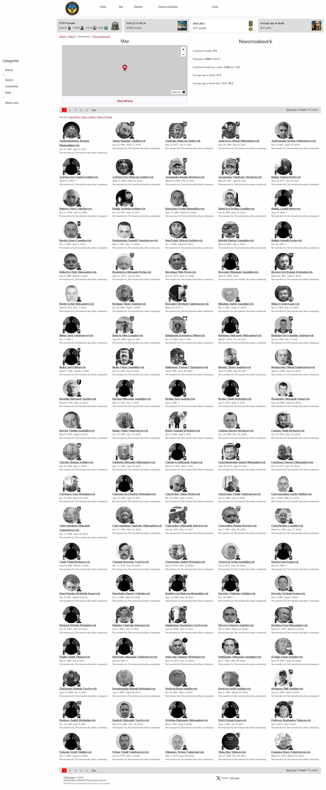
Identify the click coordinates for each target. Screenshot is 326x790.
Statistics (138, 6)
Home (103, 6)
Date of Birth (89, 117)
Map (121, 6)
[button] (125, 68)
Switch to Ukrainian (168, 6)
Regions (9, 69)
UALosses (234, 778)
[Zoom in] (183, 49)
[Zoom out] (183, 54)
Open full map (125, 100)
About (215, 6)
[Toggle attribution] (184, 92)
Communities (11, 86)
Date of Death (104, 117)
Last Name (74, 117)
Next (94, 110)
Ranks (8, 92)
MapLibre (176, 92)
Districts (9, 79)
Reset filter (291, 109)
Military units (11, 102)
